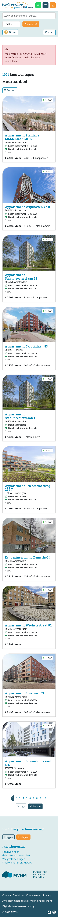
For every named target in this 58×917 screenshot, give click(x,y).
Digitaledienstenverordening (18, 906)
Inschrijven (23, 837)
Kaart (50, 32)
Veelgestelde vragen (13, 859)
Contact (6, 895)
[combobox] (29, 15)
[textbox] (27, 16)
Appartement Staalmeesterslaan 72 (21, 276)
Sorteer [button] (10, 90)
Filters (11, 32)
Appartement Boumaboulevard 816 (28, 763)
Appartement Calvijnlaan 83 (26, 346)
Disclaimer (18, 895)
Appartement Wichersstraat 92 (28, 625)
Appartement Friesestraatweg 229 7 (27, 487)
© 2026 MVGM (10, 912)
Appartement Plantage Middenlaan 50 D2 (22, 137)
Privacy (47, 895)
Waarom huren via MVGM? (17, 862)
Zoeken (28, 24)
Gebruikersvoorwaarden (16, 855)
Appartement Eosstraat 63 (24, 693)
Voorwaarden (33, 895)
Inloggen (8, 837)
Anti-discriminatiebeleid (15, 900)
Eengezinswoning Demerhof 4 (28, 557)
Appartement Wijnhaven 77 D (27, 207)
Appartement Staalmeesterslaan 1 (20, 416)
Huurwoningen (10, 851)
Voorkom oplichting (41, 900)
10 (44, 798)
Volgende (35, 806)
